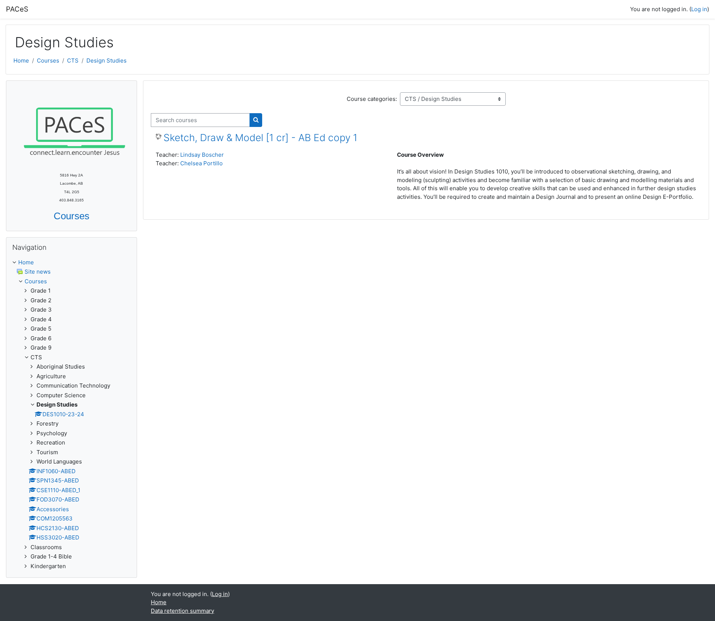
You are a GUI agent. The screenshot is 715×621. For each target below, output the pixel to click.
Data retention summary (182, 610)
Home (21, 60)
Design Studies (106, 60)
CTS (73, 60)
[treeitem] (71, 414)
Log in (699, 9)
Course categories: (372, 98)
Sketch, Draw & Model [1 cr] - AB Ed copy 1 (260, 137)
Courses (48, 60)
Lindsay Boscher (202, 154)
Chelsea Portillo (201, 163)
